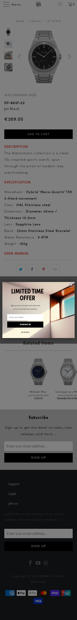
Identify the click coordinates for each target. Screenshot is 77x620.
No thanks (25, 332)
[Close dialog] (72, 285)
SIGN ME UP (25, 324)
